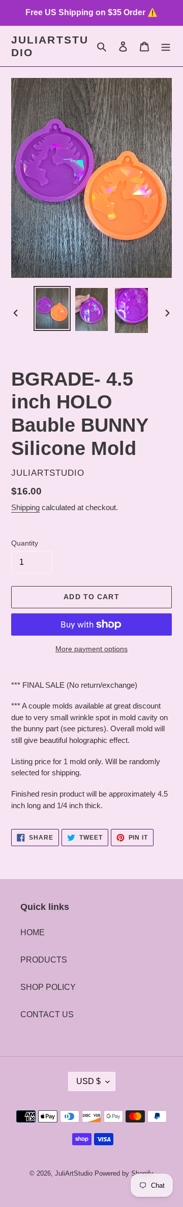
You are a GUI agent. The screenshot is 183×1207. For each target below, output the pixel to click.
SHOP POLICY (48, 987)
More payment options (91, 649)
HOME (32, 932)
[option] (52, 308)
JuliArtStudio (49, 46)
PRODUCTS (43, 959)
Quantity (24, 543)
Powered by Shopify (124, 1173)
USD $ (88, 1081)
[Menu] (165, 46)
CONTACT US (47, 1014)
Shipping (25, 507)
